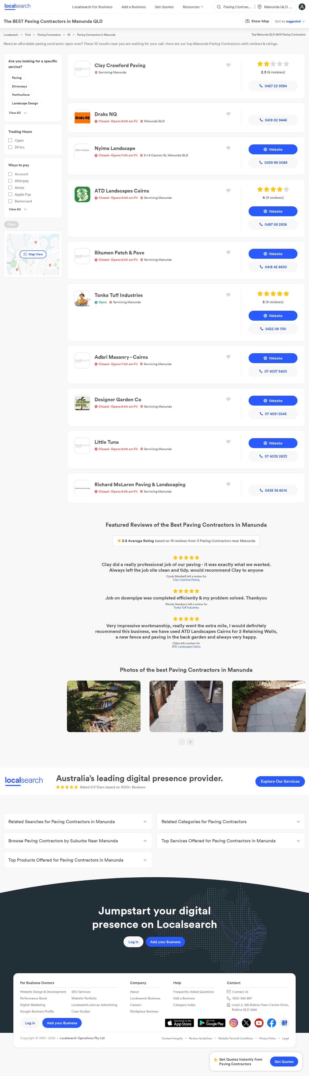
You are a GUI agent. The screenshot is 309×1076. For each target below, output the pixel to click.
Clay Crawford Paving (186, 579)
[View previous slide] (181, 742)
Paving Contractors (49, 34)
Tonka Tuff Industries (186, 607)
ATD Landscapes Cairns (186, 646)
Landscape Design (25, 103)
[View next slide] (190, 742)
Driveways (19, 86)
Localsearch (11, 34)
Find (28, 34)
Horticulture (21, 95)
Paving (16, 78)
